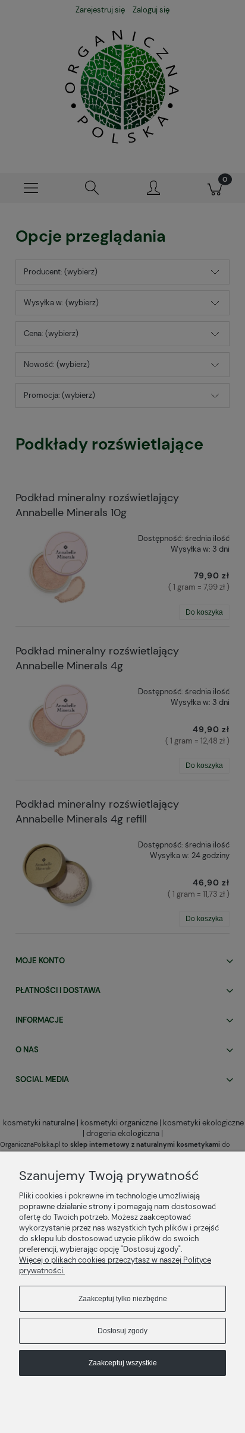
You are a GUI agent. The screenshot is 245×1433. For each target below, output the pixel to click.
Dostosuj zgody (122, 1331)
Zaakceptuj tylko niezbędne (122, 1299)
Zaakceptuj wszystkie (123, 1363)
